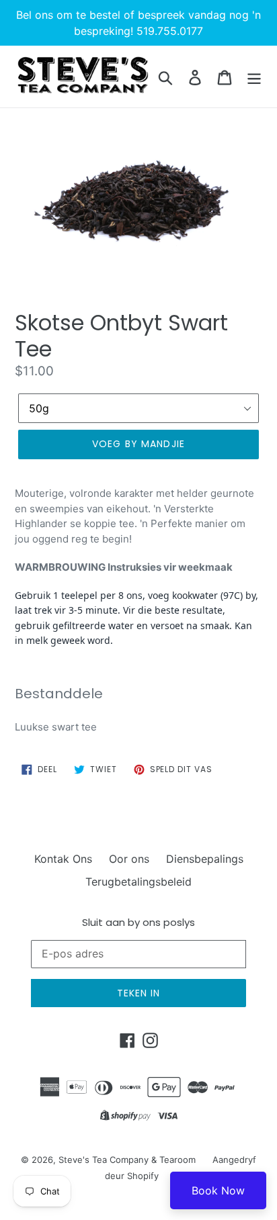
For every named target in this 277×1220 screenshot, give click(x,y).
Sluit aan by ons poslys (138, 923)
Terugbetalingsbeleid (138, 881)
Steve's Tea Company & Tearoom (127, 1159)
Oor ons (129, 858)
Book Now (218, 1190)
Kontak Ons (63, 858)
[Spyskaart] (254, 77)
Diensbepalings (204, 858)
